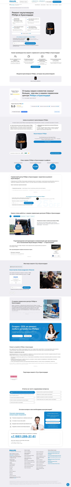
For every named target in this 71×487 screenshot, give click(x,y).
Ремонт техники (24, 1)
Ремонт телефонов (39, 454)
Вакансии (11, 472)
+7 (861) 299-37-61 (23, 436)
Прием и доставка (16, 216)
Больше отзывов (57, 111)
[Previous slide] (11, 293)
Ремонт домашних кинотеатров (27, 453)
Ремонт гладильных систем (40, 456)
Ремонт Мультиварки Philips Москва (54, 451)
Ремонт (28, 216)
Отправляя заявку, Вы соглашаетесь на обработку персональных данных (22, 338)
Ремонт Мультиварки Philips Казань (54, 463)
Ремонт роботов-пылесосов (41, 465)
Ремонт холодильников (40, 462)
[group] (14, 377)
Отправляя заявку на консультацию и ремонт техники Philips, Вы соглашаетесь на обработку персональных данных (52, 426)
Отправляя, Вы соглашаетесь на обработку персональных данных (20, 289)
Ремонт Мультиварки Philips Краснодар (54, 455)
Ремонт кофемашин (27, 451)
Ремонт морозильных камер (29, 455)
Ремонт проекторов (39, 453)
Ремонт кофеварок (39, 459)
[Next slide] (13, 293)
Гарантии (60, 4)
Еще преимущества (35, 66)
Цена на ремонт (43, 4)
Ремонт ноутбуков (27, 463)
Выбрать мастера (27, 287)
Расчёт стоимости (55, 4)
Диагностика (23, 216)
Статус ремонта (49, 1)
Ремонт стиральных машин (40, 461)
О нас (50, 4)
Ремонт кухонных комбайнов (29, 460)
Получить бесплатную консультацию (53, 422)
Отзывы (47, 4)
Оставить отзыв (24, 111)
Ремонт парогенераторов (28, 466)
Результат (32, 216)
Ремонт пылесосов (39, 464)
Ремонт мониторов (27, 467)
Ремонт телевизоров (39, 451)
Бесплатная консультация (30, 43)
